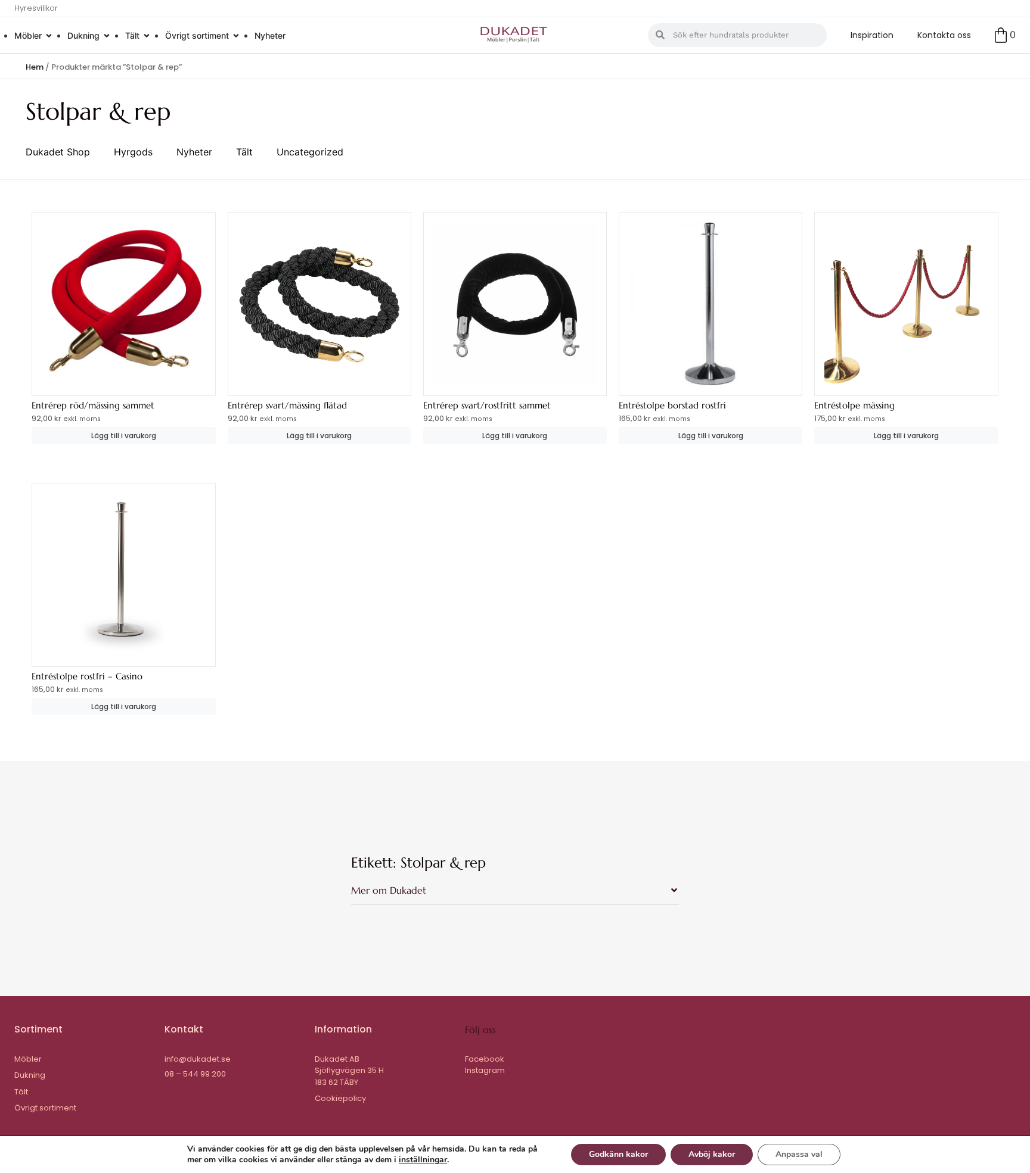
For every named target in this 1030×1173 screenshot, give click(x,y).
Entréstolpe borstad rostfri (672, 405)
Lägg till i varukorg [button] (123, 435)
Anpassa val (799, 1154)
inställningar (423, 1160)
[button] (515, 895)
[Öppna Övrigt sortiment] (236, 35)
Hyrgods (133, 152)
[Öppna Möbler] (49, 35)
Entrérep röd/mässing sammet (93, 405)
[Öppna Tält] (146, 35)
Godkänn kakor (618, 1154)
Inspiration (872, 35)
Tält (244, 152)
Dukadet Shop (58, 152)
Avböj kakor (711, 1154)
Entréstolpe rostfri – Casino (87, 676)
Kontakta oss (944, 35)
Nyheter (194, 152)
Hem (35, 67)
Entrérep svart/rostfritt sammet (487, 405)
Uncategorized (310, 152)
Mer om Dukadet (388, 890)
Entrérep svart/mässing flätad (287, 405)
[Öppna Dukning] (107, 35)
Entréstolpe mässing (854, 405)
